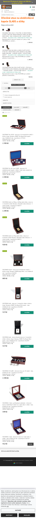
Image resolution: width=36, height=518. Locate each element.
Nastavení (18, 510)
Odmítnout (9, 515)
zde (8, 506)
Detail (30, 444)
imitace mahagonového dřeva (12, 95)
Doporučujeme (6, 107)
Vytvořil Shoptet (18, 463)
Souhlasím (27, 515)
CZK (32, 9)
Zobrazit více (17, 79)
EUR (34, 9)
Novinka (6, 83)
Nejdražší (25, 107)
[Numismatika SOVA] (6, 7)
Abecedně (17, 109)
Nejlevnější (16, 107)
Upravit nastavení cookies (27, 460)
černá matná (8, 97)
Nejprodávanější (7, 109)
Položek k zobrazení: (18, 84)
